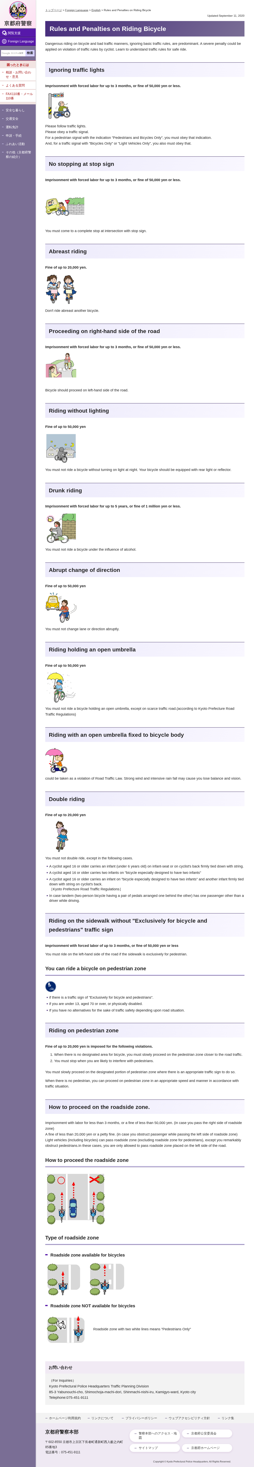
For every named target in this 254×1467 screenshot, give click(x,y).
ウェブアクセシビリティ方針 (189, 1418)
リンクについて (102, 1418)
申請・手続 (14, 135)
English (96, 10)
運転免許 (12, 127)
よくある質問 (15, 85)
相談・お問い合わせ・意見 (18, 74)
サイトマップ (148, 1448)
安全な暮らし (15, 110)
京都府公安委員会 (203, 1433)
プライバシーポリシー (141, 1418)
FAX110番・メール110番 (19, 96)
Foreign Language (21, 41)
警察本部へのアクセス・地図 (158, 1435)
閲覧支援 (14, 33)
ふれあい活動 (15, 144)
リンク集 (227, 1418)
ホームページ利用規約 (65, 1418)
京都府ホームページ (205, 1448)
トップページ (53, 10)
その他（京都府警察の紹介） (18, 154)
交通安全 (12, 118)
